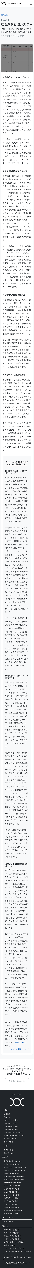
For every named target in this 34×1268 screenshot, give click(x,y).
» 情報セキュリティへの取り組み (14, 1135)
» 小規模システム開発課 (11, 1239)
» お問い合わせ (8, 1142)
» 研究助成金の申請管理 (11, 1189)
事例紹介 (5, 15)
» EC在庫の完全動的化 (10, 1213)
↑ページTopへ (17, 1094)
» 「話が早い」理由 (9, 1123)
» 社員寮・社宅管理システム (12, 1164)
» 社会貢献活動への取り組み (12, 1132)
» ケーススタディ (9, 1222)
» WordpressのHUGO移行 (12, 1183)
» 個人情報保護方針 (9, 1139)
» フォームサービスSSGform (12, 1248)
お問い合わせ (20, 1042)
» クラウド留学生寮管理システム (14, 1180)
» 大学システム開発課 (10, 1230)
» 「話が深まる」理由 (10, 1129)
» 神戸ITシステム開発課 (11, 1233)
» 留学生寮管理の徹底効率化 (12, 1210)
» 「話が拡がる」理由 (10, 1126)
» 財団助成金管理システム (12, 1161)
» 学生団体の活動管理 (10, 1201)
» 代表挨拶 (6, 1117)
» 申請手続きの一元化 (10, 1198)
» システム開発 (8, 1150)
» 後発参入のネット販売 (11, 1207)
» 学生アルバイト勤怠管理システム (15, 1167)
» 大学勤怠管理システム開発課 (13, 1242)
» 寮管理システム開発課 (11, 1236)
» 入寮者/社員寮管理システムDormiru (15, 1263)
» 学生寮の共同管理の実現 (12, 1173)
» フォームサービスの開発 (12, 1186)
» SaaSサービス (8, 1153)
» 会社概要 (6, 1114)
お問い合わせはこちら (18, 1081)
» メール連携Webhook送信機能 (13, 1176)
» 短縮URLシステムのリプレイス (14, 1170)
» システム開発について (19, 1049)
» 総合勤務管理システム (11, 1192)
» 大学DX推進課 (8, 1245)
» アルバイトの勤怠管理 (11, 1195)
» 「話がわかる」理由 (10, 1120)
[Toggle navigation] (31, 3)
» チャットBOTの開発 (10, 1204)
